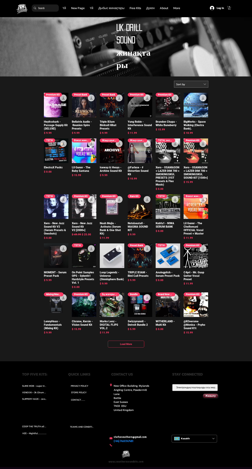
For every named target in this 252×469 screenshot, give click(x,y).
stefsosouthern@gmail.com (130, 437)
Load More (126, 344)
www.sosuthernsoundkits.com (126, 461)
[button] (111, 8)
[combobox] (191, 84)
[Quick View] (196, 105)
